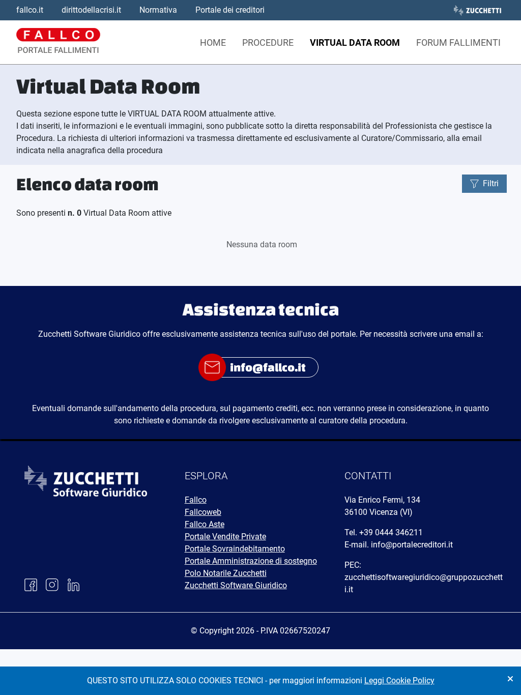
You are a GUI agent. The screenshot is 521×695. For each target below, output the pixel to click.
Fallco (196, 500)
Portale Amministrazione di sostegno (251, 561)
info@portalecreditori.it (412, 544)
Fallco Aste (204, 524)
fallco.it (29, 10)
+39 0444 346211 (391, 532)
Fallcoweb (203, 512)
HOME (213, 42)
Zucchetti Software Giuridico (236, 585)
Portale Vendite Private (225, 536)
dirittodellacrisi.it (91, 10)
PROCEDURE (268, 42)
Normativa (158, 10)
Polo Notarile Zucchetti (226, 573)
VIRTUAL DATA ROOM (355, 42)
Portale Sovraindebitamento (235, 549)
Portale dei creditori (230, 10)
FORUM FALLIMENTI (458, 42)
